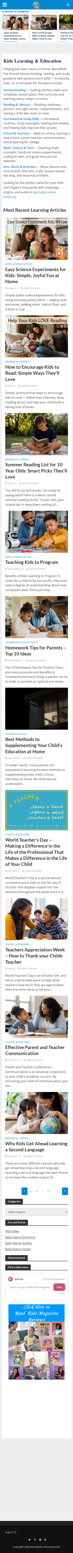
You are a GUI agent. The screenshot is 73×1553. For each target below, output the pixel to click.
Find (59, 1287)
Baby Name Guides (18, 1243)
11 (48, 1191)
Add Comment (32, 288)
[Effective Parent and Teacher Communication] (36, 1016)
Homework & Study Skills (21, 642)
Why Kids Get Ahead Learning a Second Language (36, 1146)
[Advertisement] (36, 1479)
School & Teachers (17, 834)
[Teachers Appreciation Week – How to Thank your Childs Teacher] (36, 919)
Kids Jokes (12, 1231)
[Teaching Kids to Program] (36, 531)
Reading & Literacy (17, 362)
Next (65, 1191)
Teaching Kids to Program (31, 562)
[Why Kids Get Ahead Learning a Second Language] (36, 1113)
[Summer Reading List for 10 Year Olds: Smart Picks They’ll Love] (36, 434)
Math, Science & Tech (18, 264)
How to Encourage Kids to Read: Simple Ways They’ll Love (32, 373)
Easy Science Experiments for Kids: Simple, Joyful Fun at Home (35, 275)
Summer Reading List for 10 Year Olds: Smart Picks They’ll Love (36, 470)
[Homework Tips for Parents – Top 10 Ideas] (36, 617)
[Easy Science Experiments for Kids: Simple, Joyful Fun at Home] (36, 238)
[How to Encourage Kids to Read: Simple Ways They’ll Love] (36, 336)
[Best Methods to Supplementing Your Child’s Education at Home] (36, 708)
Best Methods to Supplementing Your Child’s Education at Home (33, 745)
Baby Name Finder (18, 1249)
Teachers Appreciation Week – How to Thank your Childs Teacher (35, 956)
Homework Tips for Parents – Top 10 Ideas (35, 650)
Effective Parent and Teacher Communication (35, 1050)
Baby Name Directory (20, 1237)
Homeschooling (16, 734)
